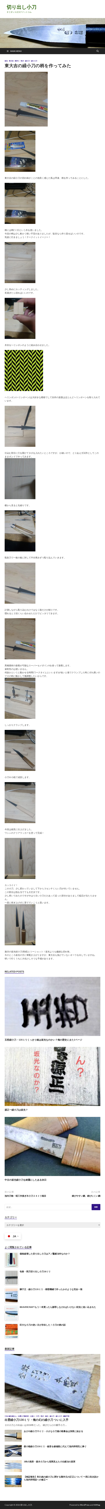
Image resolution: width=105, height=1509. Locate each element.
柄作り (17, 61)
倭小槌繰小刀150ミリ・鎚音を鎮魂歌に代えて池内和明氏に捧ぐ (55, 1446)
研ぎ (22, 61)
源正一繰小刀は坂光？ (16, 1109)
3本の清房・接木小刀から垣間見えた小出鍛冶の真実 (49, 1461)
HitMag (97, 1505)
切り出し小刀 (22, 7)
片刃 (37, 1416)
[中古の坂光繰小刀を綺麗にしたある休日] (52, 1147)
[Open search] (98, 51)
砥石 (46, 1416)
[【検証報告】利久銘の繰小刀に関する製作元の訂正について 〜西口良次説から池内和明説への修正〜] (13, 1477)
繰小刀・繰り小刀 (31, 61)
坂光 (6, 61)
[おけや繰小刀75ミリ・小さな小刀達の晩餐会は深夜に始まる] (13, 1431)
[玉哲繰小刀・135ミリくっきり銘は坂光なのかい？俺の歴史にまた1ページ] (52, 1007)
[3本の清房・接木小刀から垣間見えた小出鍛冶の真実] (13, 1461)
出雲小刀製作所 (23, 1416)
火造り (32, 1416)
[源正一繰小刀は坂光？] (52, 1077)
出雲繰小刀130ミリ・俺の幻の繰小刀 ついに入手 (36, 1419)
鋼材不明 (66, 1416)
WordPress (85, 1505)
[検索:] (52, 1207)
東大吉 (11, 61)
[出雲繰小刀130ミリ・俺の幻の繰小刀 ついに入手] (52, 1355)
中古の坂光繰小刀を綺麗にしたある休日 (25, 1179)
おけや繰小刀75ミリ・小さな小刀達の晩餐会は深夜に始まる (53, 1431)
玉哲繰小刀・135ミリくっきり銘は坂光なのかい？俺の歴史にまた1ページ (43, 1039)
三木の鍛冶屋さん (11, 1416)
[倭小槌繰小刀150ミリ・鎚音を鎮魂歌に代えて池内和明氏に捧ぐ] (13, 1446)
